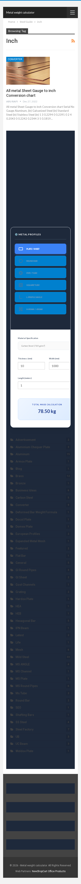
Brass (20, 476)
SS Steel (21, 722)
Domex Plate (24, 526)
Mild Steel (22, 657)
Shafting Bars (25, 715)
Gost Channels (25, 584)
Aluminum (22, 454)
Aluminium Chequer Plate (33, 447)
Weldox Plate (25, 751)
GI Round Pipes (26, 570)
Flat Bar (21, 555)
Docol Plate (23, 519)
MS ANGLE (23, 664)
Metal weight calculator (20, 12)
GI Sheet (21, 577)
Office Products (57, 871)
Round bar (23, 700)
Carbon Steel (24, 497)
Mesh (19, 649)
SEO (18, 707)
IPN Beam (22, 628)
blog (19, 468)
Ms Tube (21, 693)
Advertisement (26, 439)
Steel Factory (24, 729)
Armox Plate (24, 461)
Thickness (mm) (25, 358)
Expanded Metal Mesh (30, 541)
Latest (20, 635)
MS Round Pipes (27, 686)
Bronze (21, 483)
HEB (18, 613)
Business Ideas (26, 490)
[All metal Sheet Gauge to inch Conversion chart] (28, 71)
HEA (18, 606)
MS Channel (24, 671)
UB (17, 736)
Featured (22, 548)
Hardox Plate (24, 599)
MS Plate (21, 678)
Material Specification (28, 338)
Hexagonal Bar (26, 620)
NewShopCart (39, 871)
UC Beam (22, 743)
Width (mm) (54, 358)
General (21, 562)
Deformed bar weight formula (36, 512)
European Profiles (28, 534)
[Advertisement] (40, 176)
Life (18, 642)
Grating (21, 592)
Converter (15, 59)
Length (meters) (25, 378)
